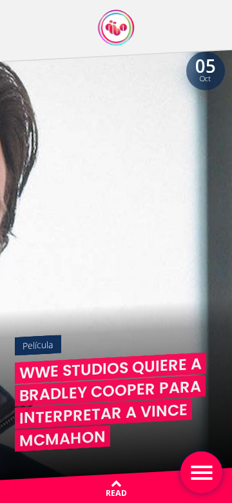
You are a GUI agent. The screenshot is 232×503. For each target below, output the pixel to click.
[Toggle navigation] (201, 472)
